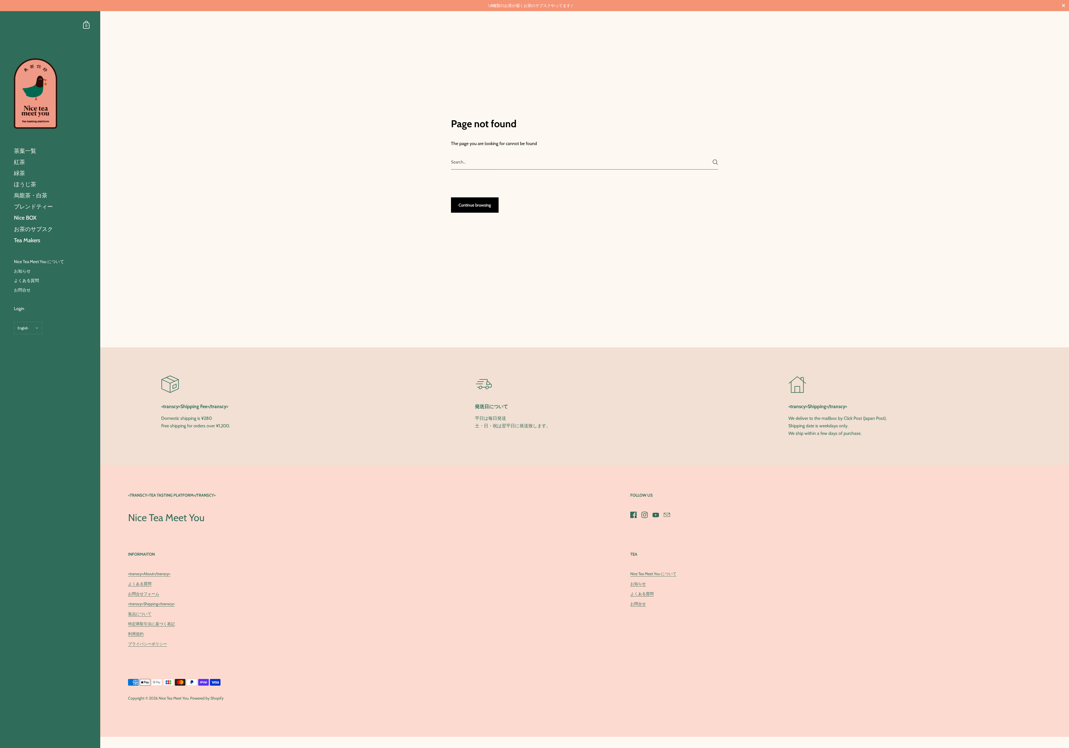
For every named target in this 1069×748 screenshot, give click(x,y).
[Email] (666, 514)
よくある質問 (139, 583)
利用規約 (136, 633)
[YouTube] (655, 514)
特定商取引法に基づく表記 (151, 623)
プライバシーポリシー (147, 643)
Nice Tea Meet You (173, 698)
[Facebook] (633, 514)
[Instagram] (644, 514)
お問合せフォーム (143, 593)
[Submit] (715, 162)
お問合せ (638, 603)
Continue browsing (475, 205)
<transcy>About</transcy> (149, 573)
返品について (139, 613)
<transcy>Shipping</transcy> (151, 603)
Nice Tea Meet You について (653, 573)
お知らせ (638, 583)
